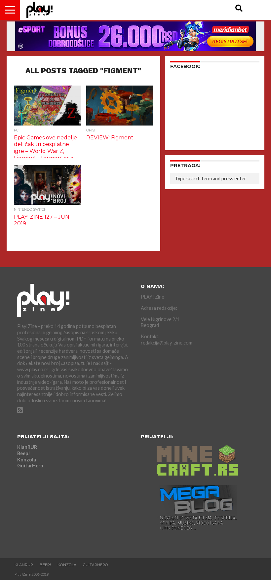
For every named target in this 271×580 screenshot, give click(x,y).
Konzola (26, 459)
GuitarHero (30, 465)
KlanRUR (27, 447)
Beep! (23, 453)
